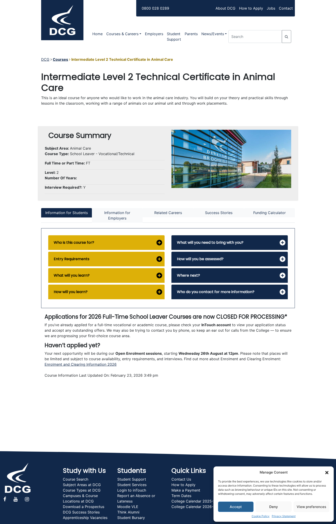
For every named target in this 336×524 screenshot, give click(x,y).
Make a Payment (185, 490)
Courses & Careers (122, 34)
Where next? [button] (188, 275)
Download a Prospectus (83, 506)
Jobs (271, 8)
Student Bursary (131, 517)
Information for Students (66, 212)
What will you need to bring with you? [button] (210, 242)
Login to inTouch (131, 490)
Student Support (174, 37)
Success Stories (218, 212)
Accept (236, 507)
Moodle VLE (127, 506)
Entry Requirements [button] (71, 259)
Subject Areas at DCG (82, 484)
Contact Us (181, 479)
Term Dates (181, 495)
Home (97, 34)
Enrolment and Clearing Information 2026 (81, 364)
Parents (191, 34)
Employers (154, 34)
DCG (45, 59)
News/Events (212, 34)
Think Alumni (128, 512)
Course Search (75, 479)
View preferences (311, 507)
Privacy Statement (284, 516)
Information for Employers (117, 215)
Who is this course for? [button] (74, 242)
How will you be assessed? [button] (200, 259)
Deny (273, 507)
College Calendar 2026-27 (194, 506)
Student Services (132, 484)
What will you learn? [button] (72, 275)
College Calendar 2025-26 (194, 501)
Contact (286, 8)
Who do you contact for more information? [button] (215, 291)
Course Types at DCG (82, 490)
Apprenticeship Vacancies (85, 517)
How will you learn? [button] (71, 291)
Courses (60, 59)
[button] (327, 472)
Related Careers (168, 212)
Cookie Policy (260, 516)
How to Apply (251, 8)
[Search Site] (286, 36)
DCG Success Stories (81, 512)
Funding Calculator (269, 212)
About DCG (225, 8)
